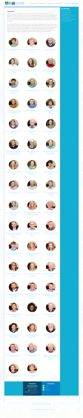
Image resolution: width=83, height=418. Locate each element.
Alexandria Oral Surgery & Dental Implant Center (14, 3)
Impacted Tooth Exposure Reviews (68, 19)
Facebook (47, 385)
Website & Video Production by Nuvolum (41, 404)
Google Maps (47, 389)
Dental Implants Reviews (66, 10)
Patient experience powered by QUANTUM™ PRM (41, 409)
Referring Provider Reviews (66, 20)
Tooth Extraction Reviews (66, 12)
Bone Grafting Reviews (65, 14)
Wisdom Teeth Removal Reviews (67, 15)
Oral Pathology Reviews (66, 17)
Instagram (47, 387)
